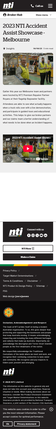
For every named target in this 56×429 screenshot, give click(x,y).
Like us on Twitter (37, 235)
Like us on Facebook (29, 235)
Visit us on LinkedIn (45, 235)
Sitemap (40, 286)
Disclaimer (32, 281)
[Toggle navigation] (50, 6)
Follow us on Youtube (41, 235)
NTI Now (26, 248)
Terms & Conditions (13, 281)
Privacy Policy (10, 270)
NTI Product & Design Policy (18, 286)
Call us (39, 5)
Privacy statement (26, 424)
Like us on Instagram (33, 235)
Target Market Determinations (18, 275)
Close (51, 409)
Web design (16, 296)
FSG (5, 291)
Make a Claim (28, 257)
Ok (7, 424)
